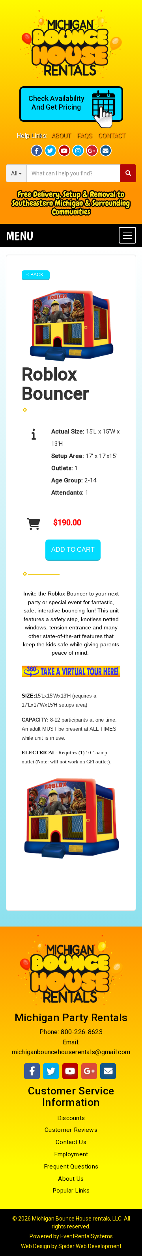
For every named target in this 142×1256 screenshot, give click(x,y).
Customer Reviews (71, 1129)
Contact (111, 136)
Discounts (71, 1118)
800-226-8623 (82, 1032)
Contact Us (71, 1142)
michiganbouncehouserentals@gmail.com (71, 1052)
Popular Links (71, 1190)
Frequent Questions (71, 1166)
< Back (34, 274)
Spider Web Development (89, 1246)
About (61, 136)
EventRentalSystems (86, 1236)
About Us (71, 1178)
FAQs (84, 136)
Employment (71, 1154)
